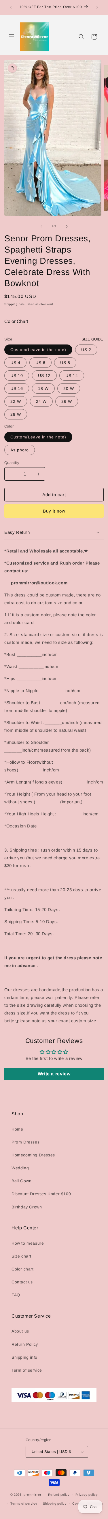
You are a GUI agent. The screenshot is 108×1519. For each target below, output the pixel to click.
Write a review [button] (54, 1073)
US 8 (65, 362)
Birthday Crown (27, 1207)
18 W (43, 388)
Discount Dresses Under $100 (41, 1193)
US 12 (44, 375)
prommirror (32, 1494)
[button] (11, 36)
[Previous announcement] (10, 7)
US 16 (16, 388)
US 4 (15, 362)
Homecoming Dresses (33, 1155)
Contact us (22, 1282)
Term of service (27, 1370)
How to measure (28, 1243)
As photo (19, 450)
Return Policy (25, 1344)
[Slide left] (41, 226)
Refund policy (59, 1494)
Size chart (21, 1256)
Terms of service (23, 1503)
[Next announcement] (97, 7)
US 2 (86, 349)
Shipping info (24, 1357)
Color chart (23, 1269)
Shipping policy (55, 1503)
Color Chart (16, 321)
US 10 (16, 375)
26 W (66, 401)
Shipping (11, 304)
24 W (41, 401)
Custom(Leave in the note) (38, 349)
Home (17, 1129)
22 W (15, 401)
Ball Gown (21, 1181)
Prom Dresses (25, 1142)
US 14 (71, 375)
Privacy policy (86, 1494)
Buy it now (54, 511)
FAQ (16, 1295)
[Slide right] (66, 226)
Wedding (20, 1168)
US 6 (40, 362)
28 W (15, 414)
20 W (68, 388)
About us (20, 1331)
